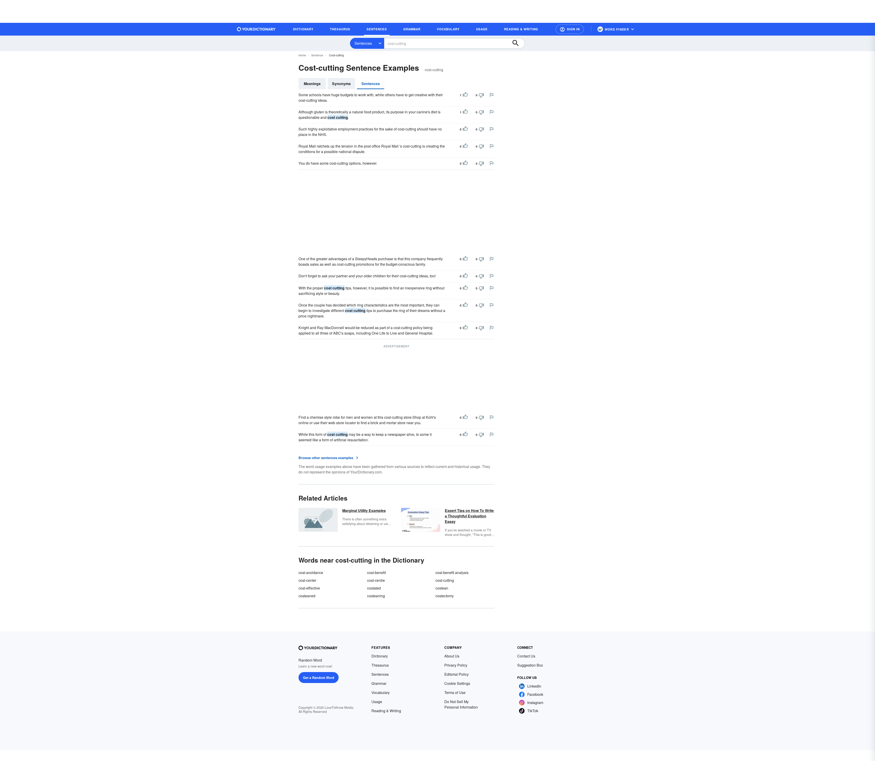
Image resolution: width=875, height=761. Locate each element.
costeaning (376, 595)
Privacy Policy (455, 665)
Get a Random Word (318, 677)
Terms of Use (455, 692)
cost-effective (309, 588)
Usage (376, 701)
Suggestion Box (530, 665)
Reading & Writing (386, 710)
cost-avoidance (311, 572)
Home (302, 55)
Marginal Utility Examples (364, 510)
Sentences (363, 43)
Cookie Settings (457, 683)
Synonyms (341, 83)
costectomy (444, 595)
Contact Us (526, 656)
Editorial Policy (456, 674)
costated (374, 588)
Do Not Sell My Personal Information (461, 704)
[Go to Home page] (256, 29)
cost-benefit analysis (451, 572)
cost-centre (376, 580)
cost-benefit (376, 572)
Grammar (378, 683)
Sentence (317, 55)
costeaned (307, 595)
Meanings (312, 83)
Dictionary (379, 656)
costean (441, 588)
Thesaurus (380, 665)
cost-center (307, 580)
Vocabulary (380, 692)
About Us (451, 656)
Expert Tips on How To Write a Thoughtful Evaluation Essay (469, 516)
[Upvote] (465, 95)
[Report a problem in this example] (491, 95)
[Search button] (518, 43)
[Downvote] (481, 95)
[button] (570, 29)
